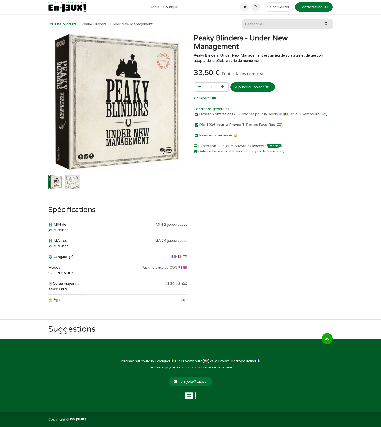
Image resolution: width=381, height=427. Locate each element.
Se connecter (278, 7)
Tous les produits (62, 24)
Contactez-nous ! (314, 7)
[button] (255, 7)
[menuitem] (154, 7)
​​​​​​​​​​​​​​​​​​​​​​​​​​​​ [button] (327, 338)
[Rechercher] (326, 24)
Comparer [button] (203, 98)
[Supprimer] (200, 87)
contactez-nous (192, 367)
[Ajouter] (223, 87)
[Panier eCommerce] (244, 7)
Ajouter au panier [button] (250, 87)
